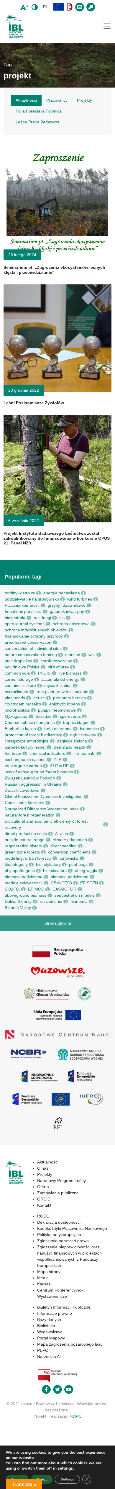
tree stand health (69, 747)
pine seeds (15, 697)
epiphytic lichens (64, 704)
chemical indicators (47, 753)
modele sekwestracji (23, 883)
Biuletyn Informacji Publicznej (64, 1307)
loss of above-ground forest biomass (39, 771)
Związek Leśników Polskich (30, 778)
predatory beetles (69, 697)
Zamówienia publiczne (58, 1192)
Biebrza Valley (18, 907)
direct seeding (63, 846)
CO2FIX (12, 889)
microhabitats (17, 710)
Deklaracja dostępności (58, 1222)
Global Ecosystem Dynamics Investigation (44, 796)
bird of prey (58, 667)
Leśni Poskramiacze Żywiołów (34, 402)
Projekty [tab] (84, 100)
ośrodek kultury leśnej (25, 747)
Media (43, 1277)
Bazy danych (49, 1319)
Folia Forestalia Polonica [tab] (39, 111)
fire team (13, 753)
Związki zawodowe (22, 790)
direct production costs (26, 833)
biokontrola (15, 617)
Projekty (44, 1174)
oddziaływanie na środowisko (32, 599)
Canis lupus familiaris (24, 802)
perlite (39, 697)
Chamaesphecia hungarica (30, 722)
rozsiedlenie (51, 901)
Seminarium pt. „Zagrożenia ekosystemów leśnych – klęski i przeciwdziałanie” (56, 270)
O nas (42, 1168)
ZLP (57, 759)
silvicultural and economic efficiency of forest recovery (46, 824)
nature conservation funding (31, 654)
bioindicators (55, 870)
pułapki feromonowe (57, 710)
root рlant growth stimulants (62, 691)
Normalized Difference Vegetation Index (42, 808)
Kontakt (44, 1205)
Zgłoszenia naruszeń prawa (63, 1240)
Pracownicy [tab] (57, 100)
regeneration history (23, 846)
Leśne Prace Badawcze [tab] (38, 122)
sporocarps (70, 716)
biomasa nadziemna (23, 876)
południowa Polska (22, 667)
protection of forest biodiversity (33, 734)
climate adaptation (70, 839)
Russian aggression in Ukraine (33, 784)
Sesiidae (44, 716)
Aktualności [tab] (26, 100)
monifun (72, 654)
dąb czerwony (83, 734)
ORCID (43, 1199)
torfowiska (69, 858)
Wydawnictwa (50, 1331)
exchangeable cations (25, 759)
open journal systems (25, 623)
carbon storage (19, 679)
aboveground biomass (25, 895)
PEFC (42, 1350)
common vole (17, 673)
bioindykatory (48, 864)
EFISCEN (89, 883)
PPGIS (44, 673)
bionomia (79, 901)
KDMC (76, 1416)
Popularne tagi (23, 577)
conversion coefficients (69, 852)
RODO (43, 1216)
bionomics (89, 728)
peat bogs (78, 864)
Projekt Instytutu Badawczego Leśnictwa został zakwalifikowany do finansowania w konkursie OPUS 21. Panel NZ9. (57, 538)
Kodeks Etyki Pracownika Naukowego (72, 1228)
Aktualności (47, 1162)
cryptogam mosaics (23, 704)
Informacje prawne (54, 1313)
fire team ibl (84, 753)
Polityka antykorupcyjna (59, 1234)
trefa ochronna (58, 728)
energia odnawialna (61, 593)
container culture (20, 685)
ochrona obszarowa (71, 623)
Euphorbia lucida (20, 728)
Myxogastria (16, 716)
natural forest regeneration (30, 815)
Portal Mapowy (51, 1338)
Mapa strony (48, 1271)
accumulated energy (60, 679)
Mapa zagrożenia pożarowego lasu (70, 1344)
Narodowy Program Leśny (61, 1180)
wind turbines (79, 599)
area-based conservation (28, 642)
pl (45, 6)
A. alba (61, 833)
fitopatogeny (16, 864)
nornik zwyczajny (56, 660)
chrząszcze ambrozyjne (27, 741)
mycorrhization (58, 685)
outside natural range (25, 839)
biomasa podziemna (69, 876)
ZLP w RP (59, 765)
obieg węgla (86, 870)
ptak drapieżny (18, 660)
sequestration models (75, 895)
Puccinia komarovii (22, 605)
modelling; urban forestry (28, 858)
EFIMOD (36, 889)
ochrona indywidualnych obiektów (36, 630)
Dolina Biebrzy (18, 901)
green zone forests (22, 852)
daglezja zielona (72, 741)
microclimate (16, 691)
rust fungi (42, 617)
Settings (67, 1479)
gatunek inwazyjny (67, 611)
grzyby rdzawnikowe (67, 605)
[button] (59, 7)
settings (65, 1468)
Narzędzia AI (49, 1356)
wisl (91, 654)
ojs (62, 617)
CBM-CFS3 (61, 883)
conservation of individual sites (33, 648)
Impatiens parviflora (23, 611)
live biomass (70, 673)
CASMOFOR (64, 889)
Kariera (44, 1284)
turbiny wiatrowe (20, 593)
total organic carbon (23, 765)
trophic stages (76, 722)
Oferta (43, 1186)
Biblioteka (46, 1325)
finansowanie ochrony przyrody (34, 636)
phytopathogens (20, 870)
